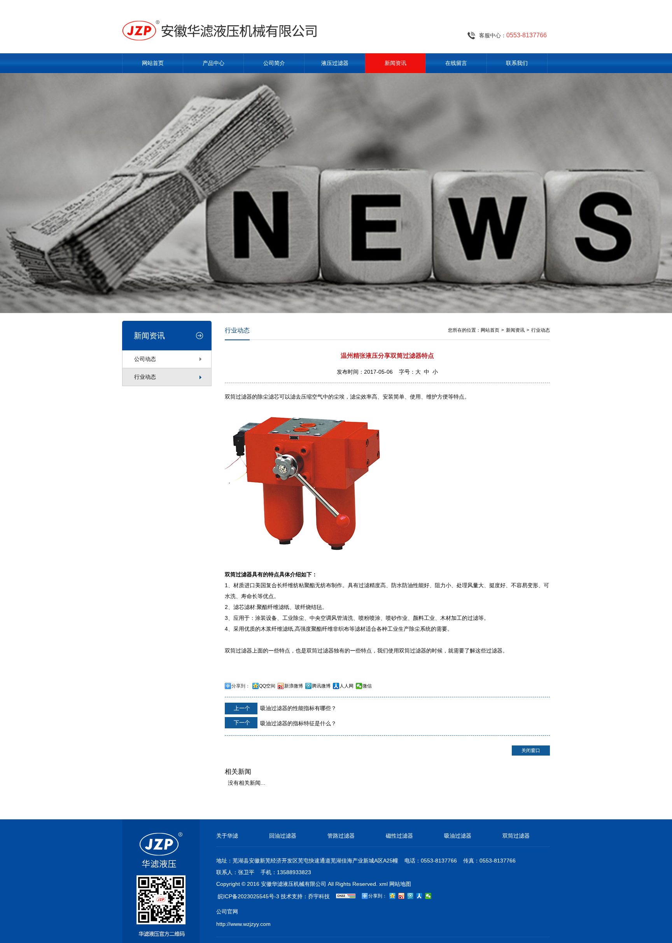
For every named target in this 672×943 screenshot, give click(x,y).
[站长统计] (345, 896)
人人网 (347, 686)
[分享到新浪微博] (401, 896)
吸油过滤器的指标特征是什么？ (284, 722)
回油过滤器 (282, 836)
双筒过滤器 (516, 836)
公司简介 (274, 63)
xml (383, 884)
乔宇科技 (319, 896)
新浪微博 (293, 686)
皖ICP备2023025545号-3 (248, 896)
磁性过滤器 (399, 836)
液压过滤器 (334, 63)
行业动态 (145, 377)
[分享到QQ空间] (392, 896)
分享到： (240, 686)
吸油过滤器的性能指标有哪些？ (284, 708)
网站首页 (153, 63)
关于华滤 (227, 836)
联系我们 (517, 63)
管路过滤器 (341, 836)
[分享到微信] (428, 896)
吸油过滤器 (457, 836)
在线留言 (456, 63)
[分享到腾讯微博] (410, 896)
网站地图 (400, 884)
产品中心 (213, 63)
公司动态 (145, 359)
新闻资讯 (395, 63)
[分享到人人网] (419, 896)
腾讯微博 (321, 686)
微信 (367, 686)
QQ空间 (267, 686)
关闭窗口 (531, 750)
